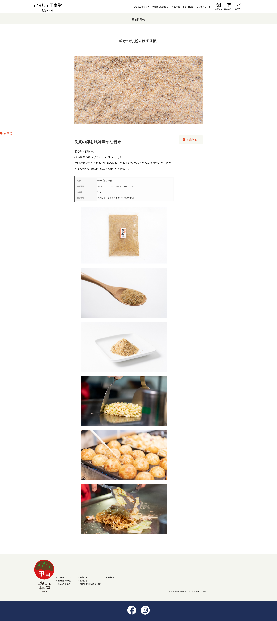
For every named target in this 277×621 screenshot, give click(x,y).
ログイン (218, 9)
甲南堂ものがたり (160, 7)
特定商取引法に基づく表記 (90, 584)
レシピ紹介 (188, 7)
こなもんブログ (204, 7)
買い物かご (229, 9)
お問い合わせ (113, 577)
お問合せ (239, 9)
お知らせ (83, 581)
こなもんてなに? (141, 7)
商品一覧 (176, 7)
